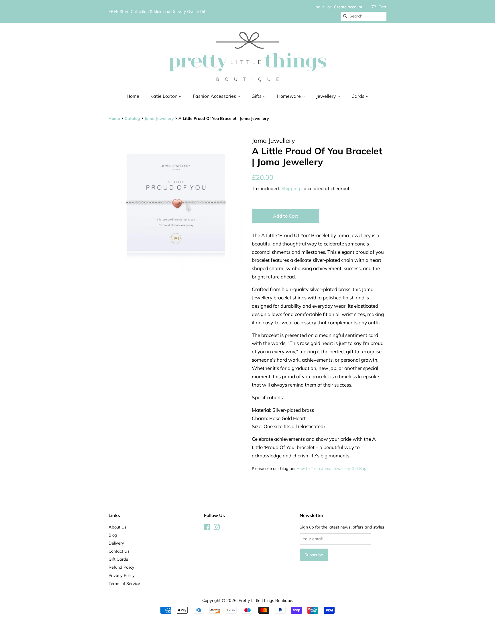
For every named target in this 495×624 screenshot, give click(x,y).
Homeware (289, 96)
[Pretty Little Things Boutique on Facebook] (207, 528)
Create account (348, 6)
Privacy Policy (122, 575)
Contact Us (119, 551)
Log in (319, 6)
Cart (382, 6)
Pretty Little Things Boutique (265, 600)
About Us (118, 527)
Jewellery (326, 96)
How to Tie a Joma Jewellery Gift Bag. (332, 468)
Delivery (116, 543)
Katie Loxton (164, 96)
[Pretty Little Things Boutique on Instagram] (216, 528)
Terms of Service (124, 583)
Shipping (290, 188)
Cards (358, 96)
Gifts (257, 96)
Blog (113, 535)
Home (133, 96)
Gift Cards (118, 559)
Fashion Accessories (215, 96)
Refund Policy (121, 567)
